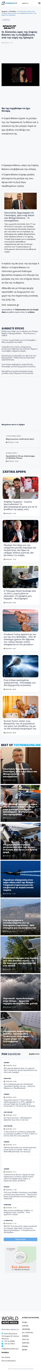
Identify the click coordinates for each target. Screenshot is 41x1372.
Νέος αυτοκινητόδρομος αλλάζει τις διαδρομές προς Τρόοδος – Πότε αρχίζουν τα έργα (18, 1212)
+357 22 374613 (9, 1344)
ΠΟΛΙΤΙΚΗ (25, 1326)
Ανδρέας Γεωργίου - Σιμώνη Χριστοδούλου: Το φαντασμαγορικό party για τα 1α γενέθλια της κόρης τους (20, 505)
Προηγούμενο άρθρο (14, 436)
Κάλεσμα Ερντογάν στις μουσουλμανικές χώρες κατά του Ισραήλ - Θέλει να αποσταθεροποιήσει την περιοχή (20, 1149)
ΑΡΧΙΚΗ (24, 1322)
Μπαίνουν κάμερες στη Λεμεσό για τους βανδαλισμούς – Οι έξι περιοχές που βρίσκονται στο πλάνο (20, 962)
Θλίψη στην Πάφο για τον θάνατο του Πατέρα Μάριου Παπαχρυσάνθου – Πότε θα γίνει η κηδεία (20, 333)
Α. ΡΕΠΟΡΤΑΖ (8, 1220)
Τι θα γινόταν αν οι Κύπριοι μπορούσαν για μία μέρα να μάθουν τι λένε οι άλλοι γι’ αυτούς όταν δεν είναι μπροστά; (20, 1134)
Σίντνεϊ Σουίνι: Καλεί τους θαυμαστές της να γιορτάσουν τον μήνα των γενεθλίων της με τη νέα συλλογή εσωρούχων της (20, 725)
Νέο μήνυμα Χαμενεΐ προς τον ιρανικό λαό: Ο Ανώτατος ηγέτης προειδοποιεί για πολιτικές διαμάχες (20, 1070)
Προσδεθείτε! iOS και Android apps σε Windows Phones (20, 457)
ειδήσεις (31, 312)
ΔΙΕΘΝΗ (6, 1062)
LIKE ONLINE (8, 1112)
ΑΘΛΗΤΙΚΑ (7, 1078)
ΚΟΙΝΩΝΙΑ (7, 1205)
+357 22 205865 (9, 1341)
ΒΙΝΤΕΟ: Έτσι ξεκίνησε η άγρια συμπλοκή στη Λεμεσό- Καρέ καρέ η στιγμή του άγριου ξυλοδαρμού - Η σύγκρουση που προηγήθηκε (20, 809)
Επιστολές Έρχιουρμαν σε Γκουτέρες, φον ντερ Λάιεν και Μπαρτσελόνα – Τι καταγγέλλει (19, 216)
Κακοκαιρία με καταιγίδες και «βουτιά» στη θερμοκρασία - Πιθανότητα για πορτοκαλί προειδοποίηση (19, 358)
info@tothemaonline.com (10, 1349)
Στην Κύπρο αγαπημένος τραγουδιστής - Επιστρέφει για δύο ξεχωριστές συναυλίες (19, 365)
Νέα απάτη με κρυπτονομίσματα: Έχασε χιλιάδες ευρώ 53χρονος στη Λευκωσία (17, 372)
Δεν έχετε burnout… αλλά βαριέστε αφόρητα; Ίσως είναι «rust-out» (18, 1119)
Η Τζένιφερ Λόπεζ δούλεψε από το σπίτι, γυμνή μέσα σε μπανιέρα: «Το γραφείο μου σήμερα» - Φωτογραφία (20, 594)
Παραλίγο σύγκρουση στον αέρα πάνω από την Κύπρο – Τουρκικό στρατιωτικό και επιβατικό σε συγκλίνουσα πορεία (19, 884)
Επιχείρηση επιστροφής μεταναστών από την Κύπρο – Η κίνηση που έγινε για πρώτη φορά (20, 848)
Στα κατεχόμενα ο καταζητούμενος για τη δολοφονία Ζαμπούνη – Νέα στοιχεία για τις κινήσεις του (19, 924)
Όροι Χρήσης (6, 1357)
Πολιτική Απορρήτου (9, 1361)
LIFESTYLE (25, 1339)
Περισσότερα (20, 1239)
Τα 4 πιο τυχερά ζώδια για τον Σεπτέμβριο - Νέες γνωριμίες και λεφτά (19, 341)
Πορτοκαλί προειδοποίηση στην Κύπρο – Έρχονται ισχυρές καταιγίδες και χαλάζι (20, 1001)
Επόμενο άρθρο (11, 453)
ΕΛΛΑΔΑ (6, 1187)
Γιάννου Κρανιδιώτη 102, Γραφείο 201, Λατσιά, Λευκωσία (10, 1336)
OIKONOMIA (26, 1329)
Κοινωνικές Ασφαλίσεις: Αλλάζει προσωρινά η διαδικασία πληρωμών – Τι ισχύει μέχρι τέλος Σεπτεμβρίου (18, 1036)
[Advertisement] (20, 404)
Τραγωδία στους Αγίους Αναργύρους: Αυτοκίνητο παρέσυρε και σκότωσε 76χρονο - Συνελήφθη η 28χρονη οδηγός (20, 349)
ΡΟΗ (11, 1054)
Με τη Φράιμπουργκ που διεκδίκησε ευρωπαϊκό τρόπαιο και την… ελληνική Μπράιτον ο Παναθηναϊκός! (19, 1086)
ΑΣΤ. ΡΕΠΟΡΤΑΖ (27, 1333)
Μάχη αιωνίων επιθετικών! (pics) (20, 439)
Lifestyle (12, 11)
